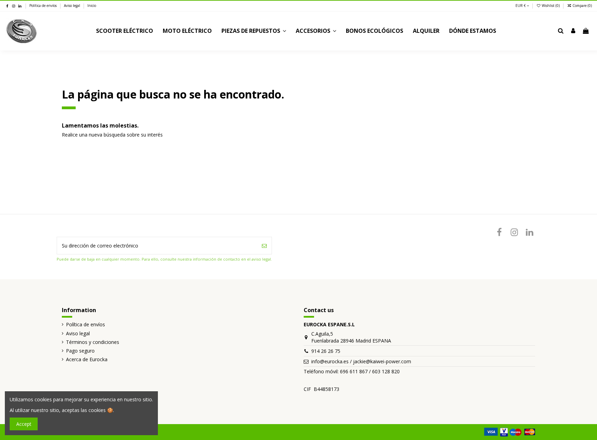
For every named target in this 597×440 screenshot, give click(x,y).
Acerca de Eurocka (86, 359)
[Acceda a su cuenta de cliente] (573, 31)
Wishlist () (551, 5)
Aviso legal (72, 5)
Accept (23, 424)
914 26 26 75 (325, 351)
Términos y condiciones (92, 342)
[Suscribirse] (264, 245)
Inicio (91, 5)
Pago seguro (80, 350)
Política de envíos (43, 5)
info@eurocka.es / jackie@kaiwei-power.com (361, 361)
